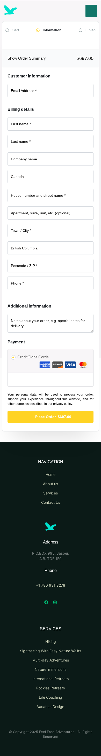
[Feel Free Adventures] (50, 529)
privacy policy (62, 404)
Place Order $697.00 (53, 417)
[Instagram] (55, 602)
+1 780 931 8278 (50, 585)
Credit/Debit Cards (33, 357)
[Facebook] (46, 602)
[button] (91, 11)
